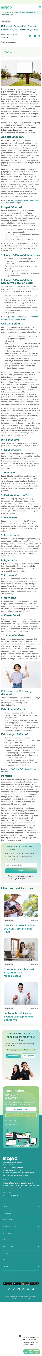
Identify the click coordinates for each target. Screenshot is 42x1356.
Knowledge (6, 21)
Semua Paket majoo (20, 2)
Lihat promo (12, 1121)
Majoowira (7, 1240)
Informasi (7, 1213)
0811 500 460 (12, 1196)
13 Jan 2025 (34, 1008)
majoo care (7, 1193)
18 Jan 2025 (34, 920)
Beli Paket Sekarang (21, 1115)
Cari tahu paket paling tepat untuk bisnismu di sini (20, 1050)
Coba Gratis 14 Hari (21, 1109)
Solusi (5, 1253)
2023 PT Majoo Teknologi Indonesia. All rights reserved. (21, 1296)
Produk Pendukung (10, 1226)
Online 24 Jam (34, 1352)
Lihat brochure (13, 1125)
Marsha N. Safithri (13, 34)
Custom (6, 1266)
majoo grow (7, 1233)
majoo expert (8, 1246)
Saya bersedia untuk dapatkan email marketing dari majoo (22, 877)
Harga (5, 1260)
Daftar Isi (9, 52)
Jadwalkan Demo (13, 1056)
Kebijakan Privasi (28, 1299)
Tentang (6, 1273)
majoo (22, 820)
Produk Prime (8, 1220)
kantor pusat (8, 1165)
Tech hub (6, 1180)
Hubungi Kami (29, 1056)
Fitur (5, 1206)
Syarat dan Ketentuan (15, 1299)
